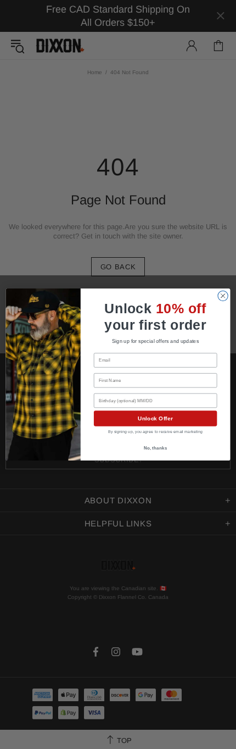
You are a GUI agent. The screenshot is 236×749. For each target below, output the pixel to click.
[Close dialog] (223, 296)
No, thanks (155, 447)
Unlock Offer (155, 418)
